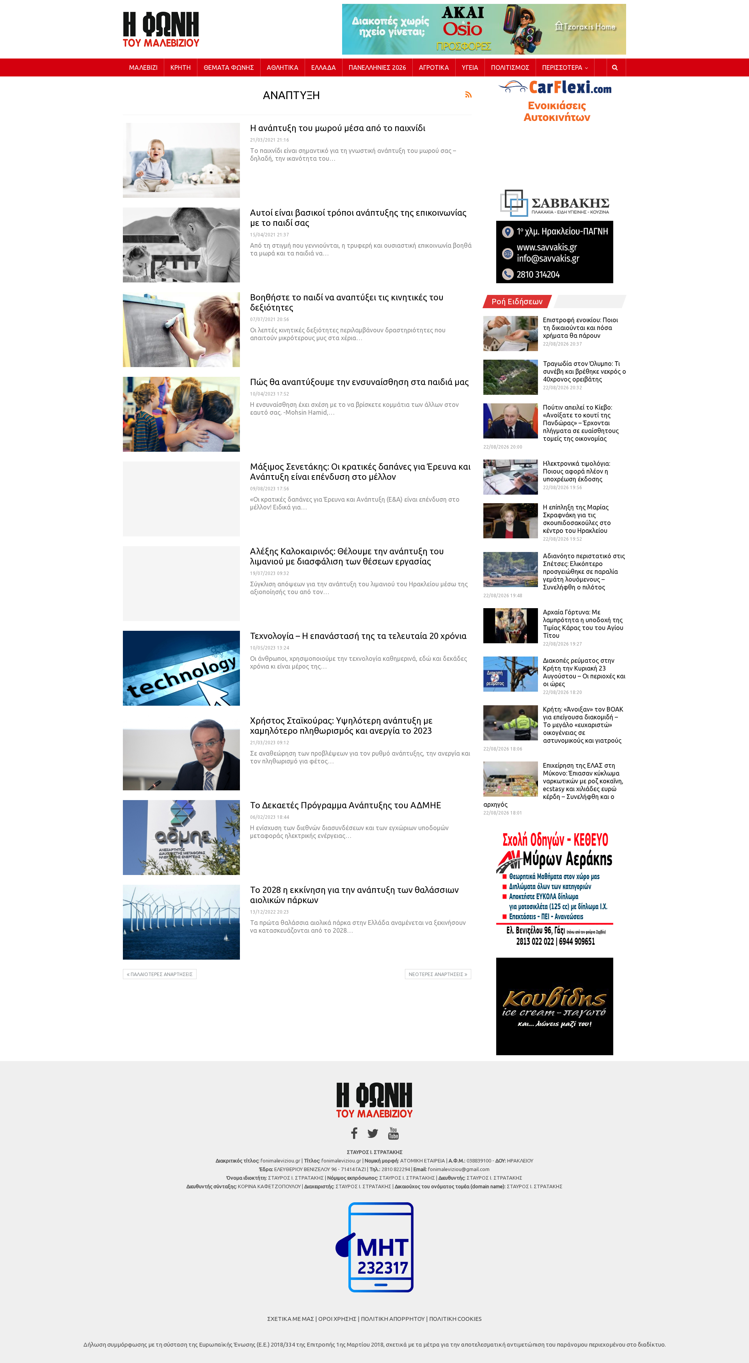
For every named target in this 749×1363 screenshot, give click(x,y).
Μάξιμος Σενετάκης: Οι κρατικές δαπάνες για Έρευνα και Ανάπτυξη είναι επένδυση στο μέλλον (360, 471)
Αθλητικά (282, 67)
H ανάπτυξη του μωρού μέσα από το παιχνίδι (337, 128)
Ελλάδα (323, 67)
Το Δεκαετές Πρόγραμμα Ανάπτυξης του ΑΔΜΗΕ (345, 805)
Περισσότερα (562, 67)
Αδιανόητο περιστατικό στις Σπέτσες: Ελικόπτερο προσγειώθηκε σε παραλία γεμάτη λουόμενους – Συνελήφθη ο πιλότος (584, 571)
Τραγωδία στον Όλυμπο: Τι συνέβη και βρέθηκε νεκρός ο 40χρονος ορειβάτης (584, 371)
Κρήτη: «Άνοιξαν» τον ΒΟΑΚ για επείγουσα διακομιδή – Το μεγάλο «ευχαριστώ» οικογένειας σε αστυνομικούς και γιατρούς (583, 725)
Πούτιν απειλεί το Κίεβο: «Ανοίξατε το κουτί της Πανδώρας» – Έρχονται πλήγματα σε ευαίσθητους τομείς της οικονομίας (581, 423)
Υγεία (470, 67)
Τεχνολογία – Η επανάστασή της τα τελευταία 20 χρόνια (358, 636)
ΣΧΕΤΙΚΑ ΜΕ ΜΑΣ (290, 1318)
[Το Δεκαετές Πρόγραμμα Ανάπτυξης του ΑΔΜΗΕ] (181, 837)
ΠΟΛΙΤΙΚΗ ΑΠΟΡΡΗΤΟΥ (393, 1318)
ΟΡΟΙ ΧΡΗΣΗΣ (337, 1318)
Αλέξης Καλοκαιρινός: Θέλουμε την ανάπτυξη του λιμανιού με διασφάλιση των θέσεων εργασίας (347, 556)
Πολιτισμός (510, 67)
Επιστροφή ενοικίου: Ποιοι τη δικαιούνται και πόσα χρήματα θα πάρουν (580, 327)
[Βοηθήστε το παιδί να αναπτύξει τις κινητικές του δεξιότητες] (181, 329)
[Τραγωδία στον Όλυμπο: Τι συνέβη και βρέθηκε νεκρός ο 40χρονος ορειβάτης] (510, 377)
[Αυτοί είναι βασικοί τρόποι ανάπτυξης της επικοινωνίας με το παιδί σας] (181, 245)
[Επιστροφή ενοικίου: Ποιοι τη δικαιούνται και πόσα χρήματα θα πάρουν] (510, 333)
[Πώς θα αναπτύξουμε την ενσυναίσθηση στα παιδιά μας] (181, 414)
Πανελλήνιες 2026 (377, 67)
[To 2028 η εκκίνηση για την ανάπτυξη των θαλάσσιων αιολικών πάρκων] (181, 922)
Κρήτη (180, 67)
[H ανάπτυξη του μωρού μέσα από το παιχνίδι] (181, 160)
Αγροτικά (434, 67)
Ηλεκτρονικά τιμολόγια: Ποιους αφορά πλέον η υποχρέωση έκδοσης (576, 471)
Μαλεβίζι (143, 67)
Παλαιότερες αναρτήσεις (161, 974)
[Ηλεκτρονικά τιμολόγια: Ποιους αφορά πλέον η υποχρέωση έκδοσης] (510, 477)
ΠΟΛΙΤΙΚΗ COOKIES (455, 1318)
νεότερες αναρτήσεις (437, 974)
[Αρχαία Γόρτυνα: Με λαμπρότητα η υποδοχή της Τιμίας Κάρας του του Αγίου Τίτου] (510, 625)
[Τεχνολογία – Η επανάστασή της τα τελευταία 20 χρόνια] (181, 668)
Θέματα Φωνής (229, 67)
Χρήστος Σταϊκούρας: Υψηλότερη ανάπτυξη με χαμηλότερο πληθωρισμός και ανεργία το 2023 (341, 725)
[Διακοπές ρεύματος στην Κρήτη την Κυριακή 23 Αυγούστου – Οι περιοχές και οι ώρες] (510, 674)
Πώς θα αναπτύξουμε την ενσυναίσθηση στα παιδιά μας (359, 382)
